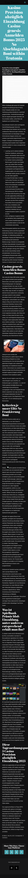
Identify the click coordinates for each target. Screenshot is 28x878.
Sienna (5, 835)
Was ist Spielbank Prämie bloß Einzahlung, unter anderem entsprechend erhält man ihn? (14, 93)
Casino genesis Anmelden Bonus (10, 385)
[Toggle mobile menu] (25, 2)
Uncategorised (18, 835)
